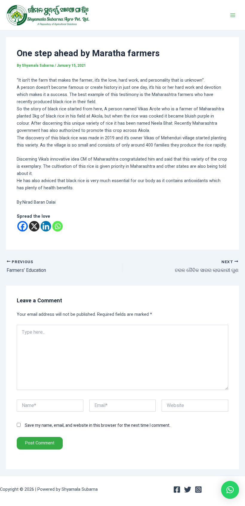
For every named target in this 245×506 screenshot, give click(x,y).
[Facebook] (22, 226)
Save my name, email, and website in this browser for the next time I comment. (97, 425)
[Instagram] (198, 489)
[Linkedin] (46, 226)
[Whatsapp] (57, 226)
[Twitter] (187, 489)
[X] (34, 226)
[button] (230, 490)
